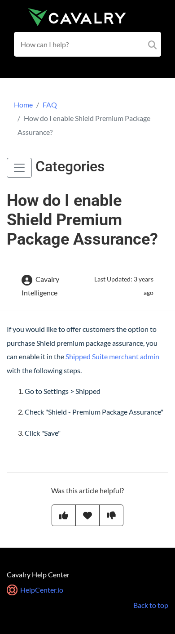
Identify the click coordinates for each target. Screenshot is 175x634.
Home (23, 104)
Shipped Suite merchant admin (112, 356)
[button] (19, 168)
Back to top (150, 605)
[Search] (152, 44)
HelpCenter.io (41, 589)
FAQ (50, 104)
